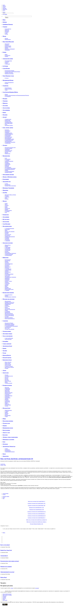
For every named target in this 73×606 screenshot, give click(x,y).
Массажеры (7, 276)
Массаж (6, 152)
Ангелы (6, 405)
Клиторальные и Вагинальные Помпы (12, 71)
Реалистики (7, 229)
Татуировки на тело (9, 375)
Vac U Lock (7, 328)
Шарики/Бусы (7, 245)
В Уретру (7, 78)
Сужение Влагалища (9, 140)
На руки (6, 379)
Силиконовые (7, 135)
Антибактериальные (9, 133)
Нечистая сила (8, 393)
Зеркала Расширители (9, 82)
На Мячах (7, 232)
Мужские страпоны (9, 317)
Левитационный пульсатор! (7, 572)
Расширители (7, 55)
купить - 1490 (3, 465)
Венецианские (8, 39)
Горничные (7, 396)
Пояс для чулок (8, 381)
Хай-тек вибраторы (9, 263)
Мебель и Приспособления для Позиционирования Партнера (17, 95)
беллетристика (8, 450)
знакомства (5, 9)
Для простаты (7, 249)
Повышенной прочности (10, 169)
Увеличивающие (8, 141)
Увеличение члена (8, 150)
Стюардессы (7, 400)
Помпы (6, 310)
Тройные (6, 270)
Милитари (7, 387)
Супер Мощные (8, 268)
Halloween (7, 403)
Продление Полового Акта (10, 147)
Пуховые (6, 31)
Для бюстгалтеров (8, 383)
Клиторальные (8, 259)
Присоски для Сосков (9, 73)
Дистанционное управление (10, 253)
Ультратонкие (7, 164)
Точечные (7, 166)
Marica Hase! (3, 577)
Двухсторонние (8, 234)
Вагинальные (7, 130)
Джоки (6, 416)
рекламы (37, 588)
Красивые (7, 265)
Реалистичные (8, 271)
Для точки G (7, 239)
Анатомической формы (9, 171)
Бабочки (6, 285)
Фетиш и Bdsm (8, 404)
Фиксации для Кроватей (10, 48)
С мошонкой (7, 240)
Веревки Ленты (8, 46)
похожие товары (6, 496)
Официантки (7, 388)
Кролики (6, 287)
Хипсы (6, 414)
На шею (6, 374)
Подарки (6, 198)
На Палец (7, 267)
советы (6, 448)
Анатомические (8, 269)
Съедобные (7, 211)
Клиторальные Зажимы (9, 70)
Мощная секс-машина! (6, 566)
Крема (6, 207)
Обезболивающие (8, 132)
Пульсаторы (7, 283)
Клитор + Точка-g (8, 281)
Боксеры (6, 413)
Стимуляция (7, 63)
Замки (6, 89)
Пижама (6, 368)
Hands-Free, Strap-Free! (6, 550)
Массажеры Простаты (9, 303)
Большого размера (8, 172)
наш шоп (4, 8)
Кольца (6, 307)
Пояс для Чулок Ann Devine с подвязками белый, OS (16, 458)
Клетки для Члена (8, 88)
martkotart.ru (6, 2)
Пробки (6, 246)
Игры (6, 197)
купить (4, 494)
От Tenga (7, 316)
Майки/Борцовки (8, 410)
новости (4, 6)
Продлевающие (8, 167)
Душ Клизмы (7, 250)
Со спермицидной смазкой (10, 168)
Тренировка (7, 149)
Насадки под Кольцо (9, 323)
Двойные (7, 282)
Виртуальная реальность (10, 318)
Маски (6, 382)
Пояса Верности (8, 87)
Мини (6, 230)
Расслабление (7, 184)
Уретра (6, 62)
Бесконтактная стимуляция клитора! (9, 561)
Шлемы (6, 38)
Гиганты (6, 233)
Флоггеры (7, 29)
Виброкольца (7, 312)
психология (7, 449)
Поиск (4, 12)
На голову (7, 380)
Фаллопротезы (8, 327)
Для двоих (7, 262)
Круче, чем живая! (5, 544)
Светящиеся (7, 163)
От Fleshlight (7, 311)
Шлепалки (7, 30)
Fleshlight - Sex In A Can (9, 302)
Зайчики (6, 398)
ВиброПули (7, 278)
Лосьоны (6, 205)
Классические (7, 159)
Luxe (6, 158)
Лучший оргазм (8, 119)
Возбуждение (7, 120)
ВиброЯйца (7, 279)
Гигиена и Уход (8, 121)
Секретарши (7, 389)
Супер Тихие (7, 275)
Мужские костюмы (8, 392)
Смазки (6, 183)
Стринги (6, 411)
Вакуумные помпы (8, 123)
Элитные (7, 284)
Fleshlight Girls (8, 304)
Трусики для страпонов (9, 329)
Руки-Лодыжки (8, 45)
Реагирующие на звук (9, 289)
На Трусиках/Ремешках (9, 325)
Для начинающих (8, 255)
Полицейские (7, 397)
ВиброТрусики (8, 288)
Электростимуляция (9, 254)
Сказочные (7, 394)
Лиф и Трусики (8, 364)
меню (4, 5)
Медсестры (7, 390)
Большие (6, 272)
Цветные (6, 162)
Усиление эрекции (8, 148)
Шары (6, 54)
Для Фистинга (8, 143)
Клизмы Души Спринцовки (10, 185)
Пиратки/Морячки (8, 395)
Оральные (7, 129)
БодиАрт (6, 195)
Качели (6, 94)
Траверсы (7, 44)
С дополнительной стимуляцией (11, 326)
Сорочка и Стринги (9, 366)
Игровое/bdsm (7, 415)
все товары (5, 14)
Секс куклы (7, 306)
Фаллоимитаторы (8, 60)
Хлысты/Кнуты (8, 28)
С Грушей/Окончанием (9, 228)
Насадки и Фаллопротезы (10, 309)
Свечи (6, 203)
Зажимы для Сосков (9, 72)
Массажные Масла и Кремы (10, 194)
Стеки (6, 32)
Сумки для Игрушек (9, 338)
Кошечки (7, 399)
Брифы (6, 412)
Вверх (4, 532)
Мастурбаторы (8, 301)
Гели (6, 212)
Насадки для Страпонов (9, 231)
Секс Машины (8, 96)
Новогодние (7, 391)
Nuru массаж (7, 208)
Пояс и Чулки (7, 363)
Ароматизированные (9, 161)
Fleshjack (6, 305)
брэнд (4, 497)
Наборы (6, 47)
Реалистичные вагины (9, 314)
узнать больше (5, 493)
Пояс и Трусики (8, 362)
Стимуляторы (7, 247)
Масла (6, 204)
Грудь (6, 124)
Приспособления (8, 210)
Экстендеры (7, 308)
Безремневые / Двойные (9, 324)
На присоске (7, 235)
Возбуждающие (8, 134)
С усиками (7, 160)
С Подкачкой (7, 248)
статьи (4, 7)
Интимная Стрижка (9, 125)
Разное (6, 402)
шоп (3, 498)
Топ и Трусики (8, 365)
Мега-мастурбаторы (9, 313)
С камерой (7, 290)
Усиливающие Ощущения (10, 142)
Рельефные (7, 237)
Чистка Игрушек (8, 339)
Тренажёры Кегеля (8, 122)
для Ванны (7, 196)
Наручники (7, 43)
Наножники (7, 49)
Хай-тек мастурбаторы (9, 315)
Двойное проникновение (10, 236)
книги (4, 10)
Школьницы (7, 401)
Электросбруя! (4, 555)
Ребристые (7, 165)
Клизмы (6, 83)
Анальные (7, 61)
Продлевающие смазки (9, 139)
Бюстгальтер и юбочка (9, 367)
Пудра (6, 206)
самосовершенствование (10, 451)
